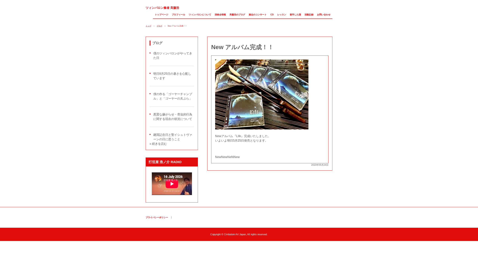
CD (272, 14)
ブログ (159, 26)
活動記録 (309, 14)
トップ (148, 26)
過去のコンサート (258, 14)
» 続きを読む (158, 143)
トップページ (161, 14)
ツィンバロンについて (200, 14)
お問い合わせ (323, 14)
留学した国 (295, 14)
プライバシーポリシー (157, 217)
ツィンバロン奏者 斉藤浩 (162, 7)
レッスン (281, 14)
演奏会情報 (220, 14)
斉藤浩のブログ (237, 14)
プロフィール (178, 14)
